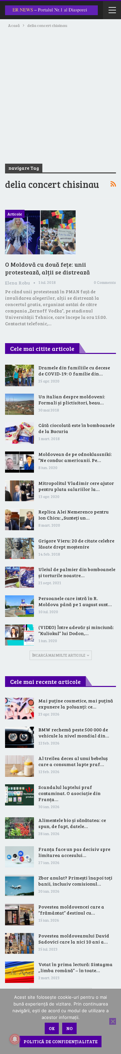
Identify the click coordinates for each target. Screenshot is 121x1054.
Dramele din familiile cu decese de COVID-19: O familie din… (74, 370)
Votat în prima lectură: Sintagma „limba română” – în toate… (75, 967)
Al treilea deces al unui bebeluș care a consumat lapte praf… (73, 761)
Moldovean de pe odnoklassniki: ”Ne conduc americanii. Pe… (75, 457)
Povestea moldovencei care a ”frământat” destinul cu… (71, 909)
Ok (52, 1028)
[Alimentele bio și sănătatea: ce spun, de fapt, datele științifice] (19, 828)
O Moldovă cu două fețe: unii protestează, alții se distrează (47, 268)
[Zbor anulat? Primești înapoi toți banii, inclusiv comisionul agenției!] (19, 885)
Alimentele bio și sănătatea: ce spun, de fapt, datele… (72, 823)
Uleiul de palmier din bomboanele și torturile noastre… (76, 572)
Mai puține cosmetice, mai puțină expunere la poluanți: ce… (75, 703)
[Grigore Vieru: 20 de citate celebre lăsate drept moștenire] (19, 548)
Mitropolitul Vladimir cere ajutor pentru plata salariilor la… (76, 486)
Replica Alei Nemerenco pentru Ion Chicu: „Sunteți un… (73, 514)
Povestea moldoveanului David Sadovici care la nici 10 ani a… (73, 938)
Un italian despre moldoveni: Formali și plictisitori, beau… (71, 399)
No (69, 1028)
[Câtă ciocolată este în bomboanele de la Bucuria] (19, 433)
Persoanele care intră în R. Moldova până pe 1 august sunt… (75, 601)
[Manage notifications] (14, 1039)
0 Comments (105, 282)
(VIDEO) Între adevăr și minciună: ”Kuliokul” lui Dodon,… (76, 630)
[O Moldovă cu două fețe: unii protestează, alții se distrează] (40, 232)
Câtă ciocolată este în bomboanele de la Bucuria (76, 428)
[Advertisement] (60, 93)
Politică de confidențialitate (60, 1042)
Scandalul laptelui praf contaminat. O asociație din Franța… (69, 793)
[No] (112, 1021)
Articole (14, 214)
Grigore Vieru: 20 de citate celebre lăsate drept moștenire (76, 543)
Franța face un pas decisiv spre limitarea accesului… (74, 852)
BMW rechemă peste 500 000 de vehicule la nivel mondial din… (73, 732)
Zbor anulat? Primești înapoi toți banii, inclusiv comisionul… (75, 881)
